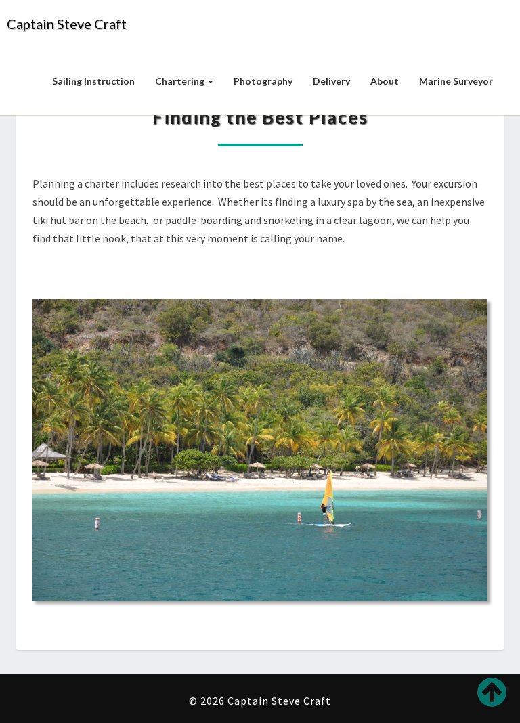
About (384, 81)
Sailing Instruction (93, 81)
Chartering (181, 81)
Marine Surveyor (456, 81)
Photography (263, 81)
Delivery (331, 81)
